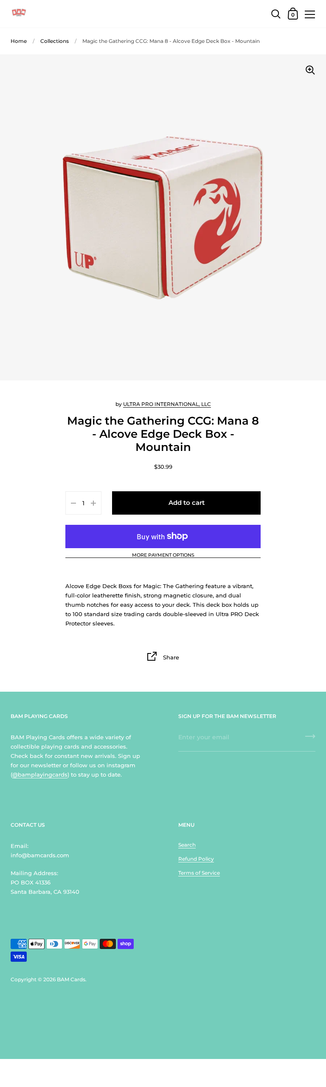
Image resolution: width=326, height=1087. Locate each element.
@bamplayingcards (39, 774)
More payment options (163, 555)
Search (187, 845)
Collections (54, 41)
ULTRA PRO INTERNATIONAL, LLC (167, 404)
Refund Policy (196, 859)
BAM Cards (71, 979)
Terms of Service (199, 873)
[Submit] (310, 739)
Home (19, 41)
